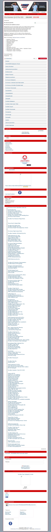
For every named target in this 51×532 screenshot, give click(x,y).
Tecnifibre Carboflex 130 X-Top (14, 319)
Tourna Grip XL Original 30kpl (14, 223)
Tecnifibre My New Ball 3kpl (14, 346)
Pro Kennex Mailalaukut (10, 79)
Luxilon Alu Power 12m (13, 428)
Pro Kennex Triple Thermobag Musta (16, 318)
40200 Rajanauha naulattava (14, 418)
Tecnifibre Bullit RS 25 (12, 310)
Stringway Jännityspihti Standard (15, 265)
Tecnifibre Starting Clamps (13, 254)
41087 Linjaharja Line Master (14, 441)
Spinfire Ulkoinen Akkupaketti (14, 333)
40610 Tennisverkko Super (13, 419)
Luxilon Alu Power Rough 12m (14, 251)
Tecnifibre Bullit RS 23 (12, 307)
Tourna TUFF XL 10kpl (12, 302)
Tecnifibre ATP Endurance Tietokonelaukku (17, 262)
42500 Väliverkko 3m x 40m (14, 235)
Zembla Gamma (11, 362)
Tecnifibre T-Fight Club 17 (13, 312)
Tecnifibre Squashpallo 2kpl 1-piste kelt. (16, 438)
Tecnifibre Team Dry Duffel (13, 376)
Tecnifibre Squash (9, 106)
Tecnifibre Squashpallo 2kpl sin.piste (15, 383)
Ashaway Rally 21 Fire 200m (14, 306)
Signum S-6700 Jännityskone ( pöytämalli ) (17, 321)
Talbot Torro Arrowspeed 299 (14, 375)
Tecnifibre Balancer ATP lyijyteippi (15, 263)
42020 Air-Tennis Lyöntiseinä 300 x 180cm (17, 274)
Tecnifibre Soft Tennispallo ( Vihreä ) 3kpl (16, 425)
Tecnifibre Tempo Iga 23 (13, 357)
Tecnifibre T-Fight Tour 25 (13, 332)
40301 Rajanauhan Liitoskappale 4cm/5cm (17, 388)
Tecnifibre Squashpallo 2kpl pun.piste (16, 266)
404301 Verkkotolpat (12, 401)
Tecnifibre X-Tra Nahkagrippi (14, 411)
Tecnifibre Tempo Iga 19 (13, 392)
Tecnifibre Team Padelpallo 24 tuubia (15, 278)
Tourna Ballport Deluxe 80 (13, 328)
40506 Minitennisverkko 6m (14, 259)
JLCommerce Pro (14, 528)
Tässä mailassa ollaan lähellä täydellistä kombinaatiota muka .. (18, 185)
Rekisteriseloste (8, 143)
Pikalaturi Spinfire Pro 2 (13, 380)
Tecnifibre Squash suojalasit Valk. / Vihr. (16, 303)
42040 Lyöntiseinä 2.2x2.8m (14, 364)
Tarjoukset (22, 512)
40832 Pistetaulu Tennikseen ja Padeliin (16, 445)
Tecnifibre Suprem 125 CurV (14, 395)
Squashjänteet (8, 90)
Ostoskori (7, 206)
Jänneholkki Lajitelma (12, 268)
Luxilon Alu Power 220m (13, 309)
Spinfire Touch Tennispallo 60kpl (14, 214)
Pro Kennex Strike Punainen (14, 216)
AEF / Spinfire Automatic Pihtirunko (15, 327)
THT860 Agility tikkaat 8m (13, 382)
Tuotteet (12, 14)
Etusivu (7, 14)
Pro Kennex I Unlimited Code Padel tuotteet (14, 82)
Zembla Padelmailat (9, 125)
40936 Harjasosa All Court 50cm (15, 301)
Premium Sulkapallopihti (13, 412)
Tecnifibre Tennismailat (10, 109)
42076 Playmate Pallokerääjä (14, 236)
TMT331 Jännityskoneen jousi (14, 256)
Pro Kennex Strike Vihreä (13, 213)
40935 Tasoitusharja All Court (14, 238)
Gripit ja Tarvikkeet (9, 66)
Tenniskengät (8, 114)
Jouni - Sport (29, 527)
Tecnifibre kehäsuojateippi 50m (14, 446)
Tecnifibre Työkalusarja (13, 353)
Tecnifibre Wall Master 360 (13, 337)
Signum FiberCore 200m (13, 237)
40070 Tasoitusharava (12, 325)
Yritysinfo (7, 145)
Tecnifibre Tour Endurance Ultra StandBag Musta (18, 215)
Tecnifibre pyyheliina (12, 436)
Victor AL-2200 (11, 272)
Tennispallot (7, 117)
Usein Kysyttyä (8, 148)
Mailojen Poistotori (9, 74)
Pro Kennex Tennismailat (21, 14)
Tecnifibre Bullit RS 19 (12, 348)
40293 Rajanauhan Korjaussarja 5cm (16, 296)
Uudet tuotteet (9, 471)
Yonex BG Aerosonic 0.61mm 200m (15, 365)
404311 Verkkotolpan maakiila (14, 252)
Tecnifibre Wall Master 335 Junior (15, 277)
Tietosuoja (7, 513)
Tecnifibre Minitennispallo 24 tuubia (15, 289)
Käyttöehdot (7, 147)
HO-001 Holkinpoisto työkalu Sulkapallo (16, 247)
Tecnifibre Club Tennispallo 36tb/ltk (15, 284)
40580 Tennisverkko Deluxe (14, 245)
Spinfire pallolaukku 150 (13, 345)
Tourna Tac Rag (11, 440)
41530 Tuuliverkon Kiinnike (13, 403)
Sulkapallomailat (8, 95)
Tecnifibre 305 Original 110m (14, 225)
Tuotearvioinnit (9, 172)
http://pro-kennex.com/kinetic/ (18, 37)
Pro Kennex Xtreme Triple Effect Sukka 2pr (17, 207)
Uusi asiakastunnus (25, 468)
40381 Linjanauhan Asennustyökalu (15, 291)
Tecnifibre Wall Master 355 (13, 281)
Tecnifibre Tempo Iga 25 (13, 379)
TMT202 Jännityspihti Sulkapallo (15, 391)
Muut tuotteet (12, 169)
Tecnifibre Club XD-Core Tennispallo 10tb (16, 404)
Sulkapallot (7, 98)
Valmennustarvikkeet (9, 122)
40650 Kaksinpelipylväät (13, 423)
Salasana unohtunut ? (25, 467)
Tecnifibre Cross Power (13, 315)
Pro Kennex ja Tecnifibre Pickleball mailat (14, 85)
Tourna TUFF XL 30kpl (12, 408)
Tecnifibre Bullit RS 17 (12, 384)
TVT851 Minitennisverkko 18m (14, 305)
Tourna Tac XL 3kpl (12, 355)
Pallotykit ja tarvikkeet (10, 77)
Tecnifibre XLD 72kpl (12, 244)
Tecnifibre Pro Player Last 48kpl (14, 390)
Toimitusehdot (8, 142)
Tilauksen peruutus (9, 150)
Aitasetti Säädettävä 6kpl (13, 385)
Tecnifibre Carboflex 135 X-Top (14, 226)
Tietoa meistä (8, 514)
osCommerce (37, 528)
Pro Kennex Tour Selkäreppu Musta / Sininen (17, 420)
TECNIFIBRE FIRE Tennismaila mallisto (16, 453)
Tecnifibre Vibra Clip (12, 361)
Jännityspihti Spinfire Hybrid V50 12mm (16, 354)
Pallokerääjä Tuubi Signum (13, 246)
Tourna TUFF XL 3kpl (12, 323)
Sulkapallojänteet (9, 93)
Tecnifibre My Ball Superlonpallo (14, 402)
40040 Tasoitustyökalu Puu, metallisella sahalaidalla (19, 399)
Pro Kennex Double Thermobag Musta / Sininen (18, 227)
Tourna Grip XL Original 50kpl (14, 210)
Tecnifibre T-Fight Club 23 (13, 393)
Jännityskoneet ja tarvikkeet (11, 69)
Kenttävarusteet (8, 71)
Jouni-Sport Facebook (10, 194)
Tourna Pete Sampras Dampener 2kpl (16, 409)
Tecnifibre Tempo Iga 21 (13, 335)
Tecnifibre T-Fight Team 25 (13, 427)
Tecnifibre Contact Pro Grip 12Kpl (15, 212)
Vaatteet (7, 120)
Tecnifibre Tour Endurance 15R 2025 (15, 415)
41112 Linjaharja (11, 413)
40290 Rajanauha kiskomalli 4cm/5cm (16, 317)
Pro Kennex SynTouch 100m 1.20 (15, 280)
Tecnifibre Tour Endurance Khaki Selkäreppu (17, 340)
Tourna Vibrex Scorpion (13, 417)
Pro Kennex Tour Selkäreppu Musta (15, 336)
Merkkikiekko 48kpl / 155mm (14, 429)
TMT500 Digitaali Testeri (13, 270)
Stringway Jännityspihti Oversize (15, 437)
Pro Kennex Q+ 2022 (32, 14)
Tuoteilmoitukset (9, 502)
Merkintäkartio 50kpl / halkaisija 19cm (16, 343)
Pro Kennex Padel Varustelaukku (15, 243)
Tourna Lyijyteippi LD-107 (13, 283)
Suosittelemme (23, 514)
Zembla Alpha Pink (12, 209)
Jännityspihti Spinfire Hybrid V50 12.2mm (16, 434)
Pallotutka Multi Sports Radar (14, 275)
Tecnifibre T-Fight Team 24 (13, 398)
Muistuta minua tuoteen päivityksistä (22, 504)
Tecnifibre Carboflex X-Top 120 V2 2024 (16, 290)
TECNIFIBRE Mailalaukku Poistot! (12, 63)
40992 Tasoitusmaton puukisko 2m (15, 271)
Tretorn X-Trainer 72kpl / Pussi (14, 352)
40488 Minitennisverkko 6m (14, 435)
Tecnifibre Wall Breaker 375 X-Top (15, 311)
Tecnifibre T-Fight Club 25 (13, 344)
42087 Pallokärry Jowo (13, 297)
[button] (36, 12)
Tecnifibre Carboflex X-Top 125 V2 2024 (16, 370)
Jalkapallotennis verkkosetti (14, 255)
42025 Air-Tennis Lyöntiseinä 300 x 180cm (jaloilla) (18, 339)
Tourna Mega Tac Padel (13, 394)
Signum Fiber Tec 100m (13, 389)
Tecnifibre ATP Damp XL (13, 250)
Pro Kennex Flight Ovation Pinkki (15, 231)
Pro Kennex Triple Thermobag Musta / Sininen (17, 397)
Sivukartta (7, 146)
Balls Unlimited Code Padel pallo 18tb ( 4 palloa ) (18, 366)
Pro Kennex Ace (11, 299)
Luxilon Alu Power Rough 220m (14, 329)
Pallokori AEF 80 (11, 373)
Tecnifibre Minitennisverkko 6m (14, 295)
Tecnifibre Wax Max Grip (13, 300)
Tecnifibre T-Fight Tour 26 (13, 320)
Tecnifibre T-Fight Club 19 (13, 288)
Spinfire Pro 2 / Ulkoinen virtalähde (15, 381)
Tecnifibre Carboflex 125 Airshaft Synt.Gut (17, 233)
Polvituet (7, 61)
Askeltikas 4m (11, 282)
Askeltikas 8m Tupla (12, 334)
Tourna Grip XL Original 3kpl (14, 308)
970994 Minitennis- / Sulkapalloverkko (16, 253)
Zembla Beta (10, 351)
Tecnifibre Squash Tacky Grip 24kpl (15, 314)
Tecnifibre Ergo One (12, 386)
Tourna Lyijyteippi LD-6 (13, 407)
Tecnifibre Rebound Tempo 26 (14, 249)
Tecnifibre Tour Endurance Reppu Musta (16, 218)
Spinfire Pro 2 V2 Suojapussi (14, 374)
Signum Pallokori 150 (12, 406)
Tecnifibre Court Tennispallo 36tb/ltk (15, 410)
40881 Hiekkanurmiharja (13, 377)
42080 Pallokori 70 (12, 293)
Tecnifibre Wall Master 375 (13, 324)
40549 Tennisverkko (12, 430)
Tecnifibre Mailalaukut (10, 101)
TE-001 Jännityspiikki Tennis (14, 444)
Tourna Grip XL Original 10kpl (14, 347)
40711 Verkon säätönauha (13, 338)
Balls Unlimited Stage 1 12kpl (14, 240)
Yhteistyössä (8, 153)
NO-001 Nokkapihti (12, 367)
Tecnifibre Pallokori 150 (13, 432)
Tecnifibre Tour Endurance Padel (15, 241)
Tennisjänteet (8, 112)
